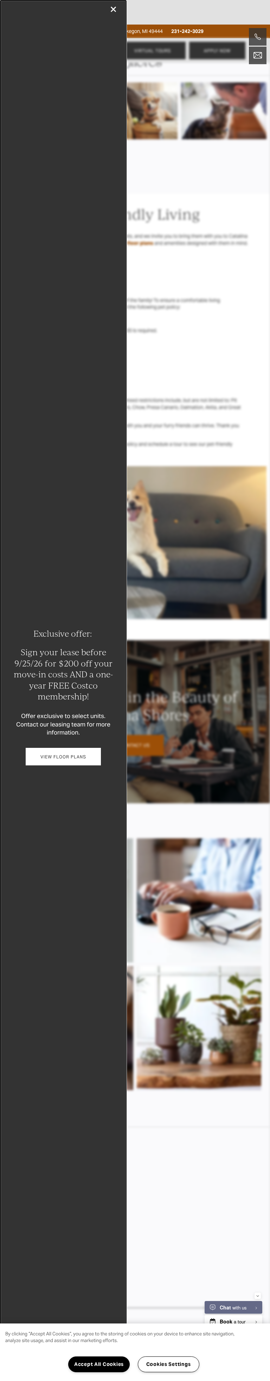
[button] (63, 756)
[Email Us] (257, 55)
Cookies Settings (168, 1364)
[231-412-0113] (257, 37)
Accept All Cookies (99, 1364)
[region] (135, 1352)
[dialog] (63, 690)
